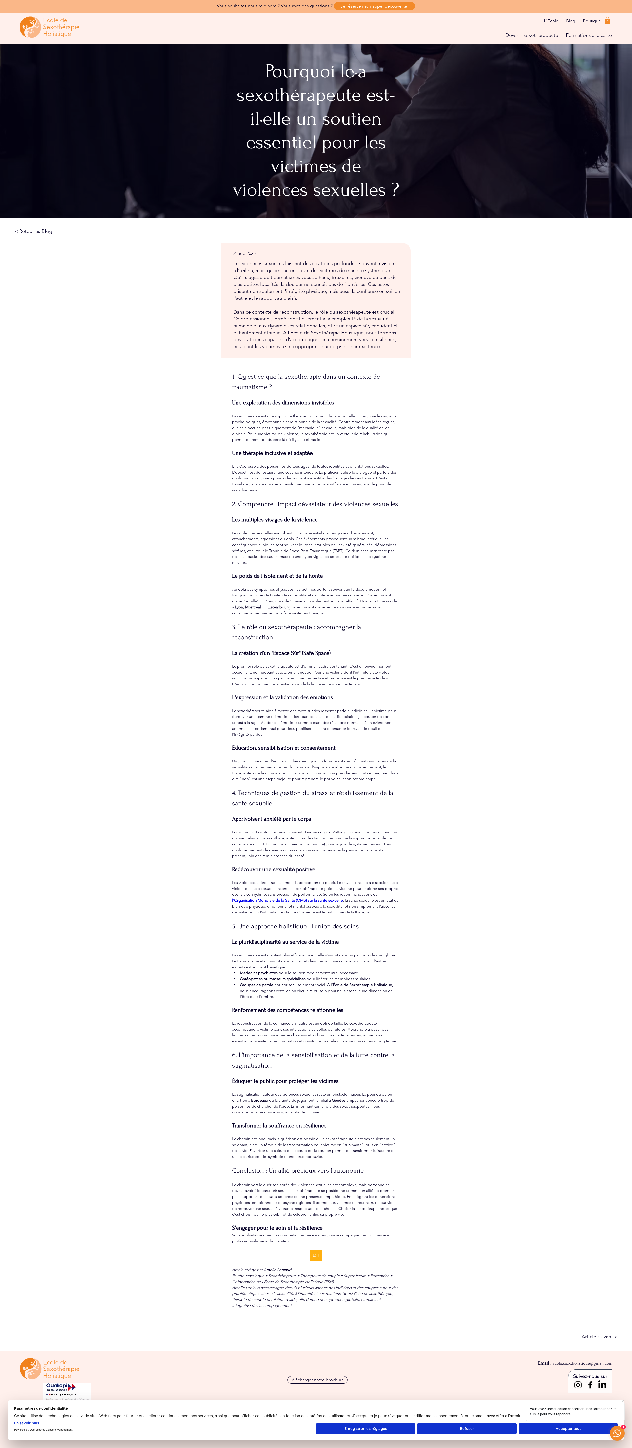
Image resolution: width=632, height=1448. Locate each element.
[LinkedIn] (602, 1385)
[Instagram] (578, 1385)
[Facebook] (590, 1385)
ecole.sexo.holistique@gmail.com (582, 1363)
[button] (607, 20)
